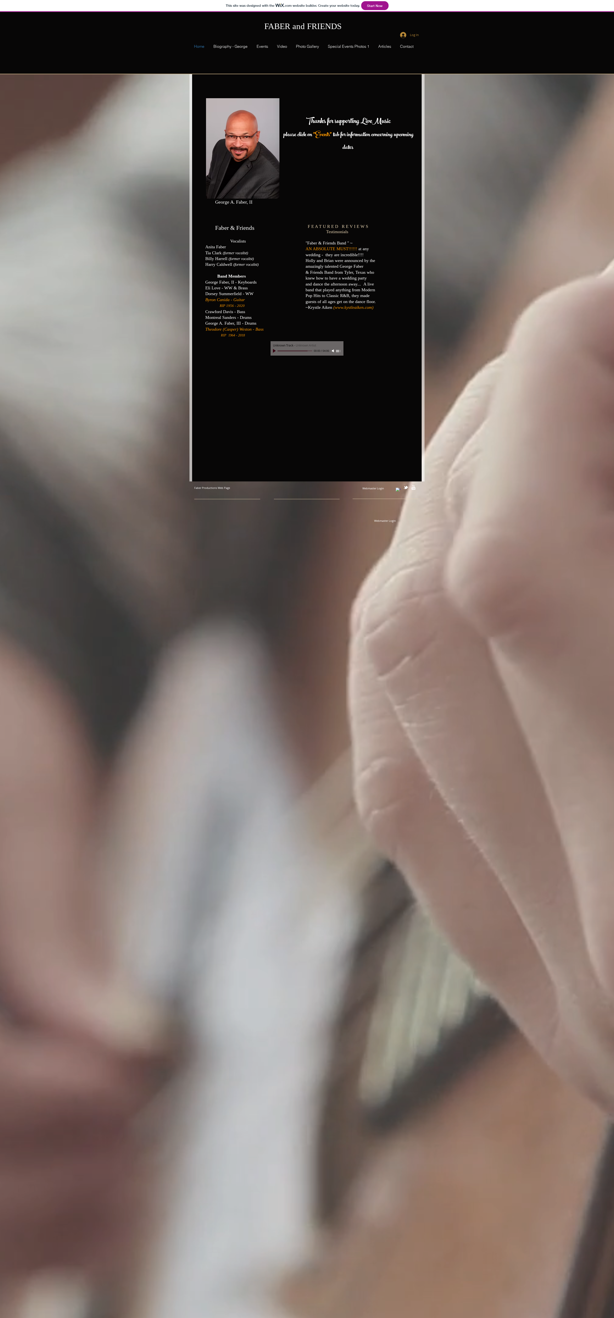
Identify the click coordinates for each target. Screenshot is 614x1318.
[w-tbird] (405, 487)
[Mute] (333, 350)
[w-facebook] (398, 490)
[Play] (275, 351)
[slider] (338, 351)
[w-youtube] (413, 487)
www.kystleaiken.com (353, 307)
